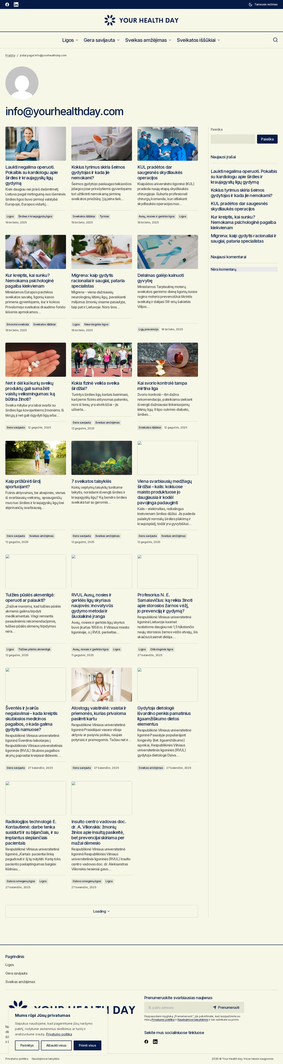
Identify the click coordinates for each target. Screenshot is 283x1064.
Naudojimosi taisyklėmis (192, 1019)
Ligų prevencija (148, 329)
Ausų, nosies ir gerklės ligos (157, 216)
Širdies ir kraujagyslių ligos (35, 216)
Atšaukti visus (56, 1045)
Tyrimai (104, 216)
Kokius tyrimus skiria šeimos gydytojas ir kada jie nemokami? (241, 192)
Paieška (216, 129)
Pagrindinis (14, 956)
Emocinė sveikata (18, 324)
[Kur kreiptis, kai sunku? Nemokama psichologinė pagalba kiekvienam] (35, 252)
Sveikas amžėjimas (107, 422)
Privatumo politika (59, 1034)
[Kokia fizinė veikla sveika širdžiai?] (101, 360)
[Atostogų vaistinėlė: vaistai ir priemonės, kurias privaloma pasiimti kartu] (101, 685)
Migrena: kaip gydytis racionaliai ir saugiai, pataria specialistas (243, 238)
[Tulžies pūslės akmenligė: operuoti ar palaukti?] (35, 571)
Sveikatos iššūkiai (84, 216)
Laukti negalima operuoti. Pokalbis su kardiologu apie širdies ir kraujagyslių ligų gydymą (244, 177)
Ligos (10, 216)
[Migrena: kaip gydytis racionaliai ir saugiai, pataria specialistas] (101, 252)
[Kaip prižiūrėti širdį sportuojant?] (35, 458)
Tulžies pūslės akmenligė (34, 649)
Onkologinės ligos (161, 649)
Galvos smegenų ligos (21, 881)
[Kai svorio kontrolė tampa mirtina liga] (167, 360)
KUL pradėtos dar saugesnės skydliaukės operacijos (239, 206)
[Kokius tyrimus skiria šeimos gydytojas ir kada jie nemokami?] (101, 144)
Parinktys (27, 1045)
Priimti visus (87, 1045)
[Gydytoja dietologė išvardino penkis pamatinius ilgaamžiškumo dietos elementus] (167, 685)
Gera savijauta (16, 427)
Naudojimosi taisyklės (46, 1058)
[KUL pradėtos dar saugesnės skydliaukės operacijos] (167, 144)
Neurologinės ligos (96, 324)
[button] (263, 4)
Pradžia (10, 55)
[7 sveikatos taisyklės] (101, 458)
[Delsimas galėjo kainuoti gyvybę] (167, 252)
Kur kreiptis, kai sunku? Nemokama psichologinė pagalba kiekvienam (243, 222)
